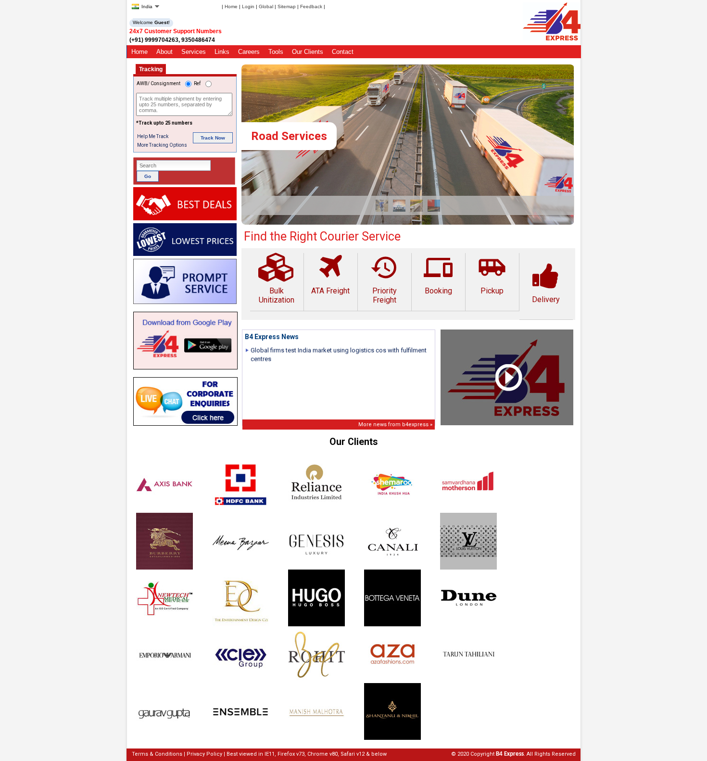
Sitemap (287, 6)
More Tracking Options (162, 145)
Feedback (311, 6)
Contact (343, 51)
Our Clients (307, 51)
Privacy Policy (204, 754)
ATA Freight (330, 290)
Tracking (151, 69)
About (164, 51)
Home (231, 6)
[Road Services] (407, 222)
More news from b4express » (395, 424)
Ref (197, 83)
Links (222, 51)
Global (266, 6)
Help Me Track (152, 136)
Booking (438, 274)
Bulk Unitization (276, 295)
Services (193, 51)
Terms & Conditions (157, 754)
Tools (275, 51)
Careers (249, 51)
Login (248, 6)
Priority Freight (384, 278)
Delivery (546, 299)
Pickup (492, 274)
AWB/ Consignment (158, 83)
